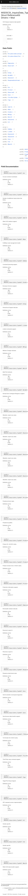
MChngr (10, 114)
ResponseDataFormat (14, 80)
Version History (21, 8)
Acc (9, 87)
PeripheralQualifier (14, 56)
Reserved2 (11, 92)
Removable (11, 63)
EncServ (10, 112)
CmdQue (10, 129)
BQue (9, 109)
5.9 (11, 8)
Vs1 (9, 122)
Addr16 (10, 107)
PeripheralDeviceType (15, 53)
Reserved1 (11, 65)
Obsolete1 (11, 78)
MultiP (10, 117)
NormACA (10, 75)
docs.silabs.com (14, 2)
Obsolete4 (11, 136)
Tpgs (9, 100)
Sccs (9, 95)
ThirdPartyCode (13, 97)
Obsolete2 (11, 119)
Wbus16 (10, 144)
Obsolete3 (11, 134)
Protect (10, 90)
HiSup (10, 72)
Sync (9, 139)
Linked (10, 131)
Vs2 (9, 141)
